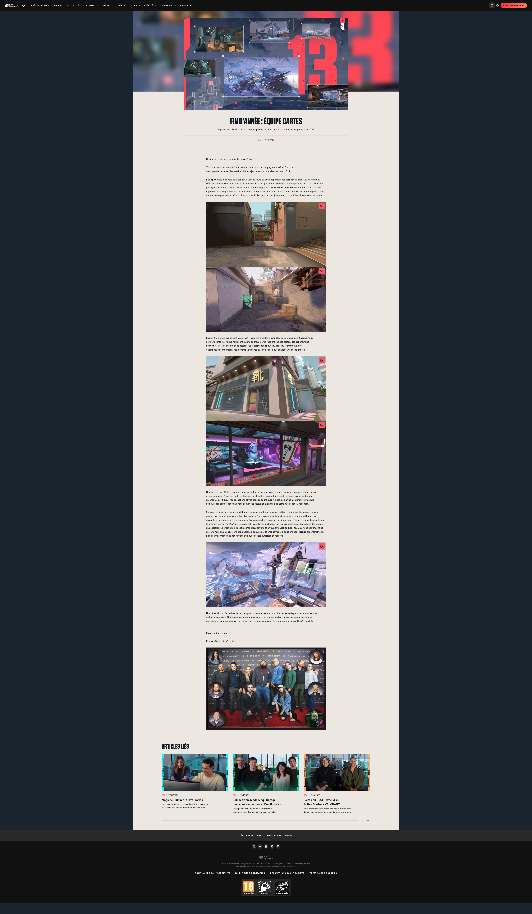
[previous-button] (362, 820)
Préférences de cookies (323, 873)
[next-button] (368, 820)
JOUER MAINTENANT (514, 5)
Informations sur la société (286, 873)
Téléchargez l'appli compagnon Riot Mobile (266, 835)
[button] (259, 140)
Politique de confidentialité (212, 873)
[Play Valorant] (23, 5)
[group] (266, 784)
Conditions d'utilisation (250, 873)
